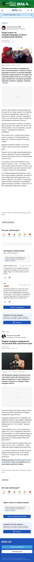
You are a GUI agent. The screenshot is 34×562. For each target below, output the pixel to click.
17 (4, 493)
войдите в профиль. (10, 260)
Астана (4, 83)
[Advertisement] (17, 96)
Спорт (3, 331)
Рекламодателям (17, 551)
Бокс (7, 331)
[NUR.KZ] (17, 10)
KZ (28, 10)
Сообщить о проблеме (17, 547)
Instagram (18, 322)
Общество (5, 23)
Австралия (5, 480)
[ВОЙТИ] (31, 10)
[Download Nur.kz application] (17, 4)
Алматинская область (8, 222)
